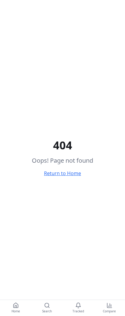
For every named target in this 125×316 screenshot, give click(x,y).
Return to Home (62, 173)
